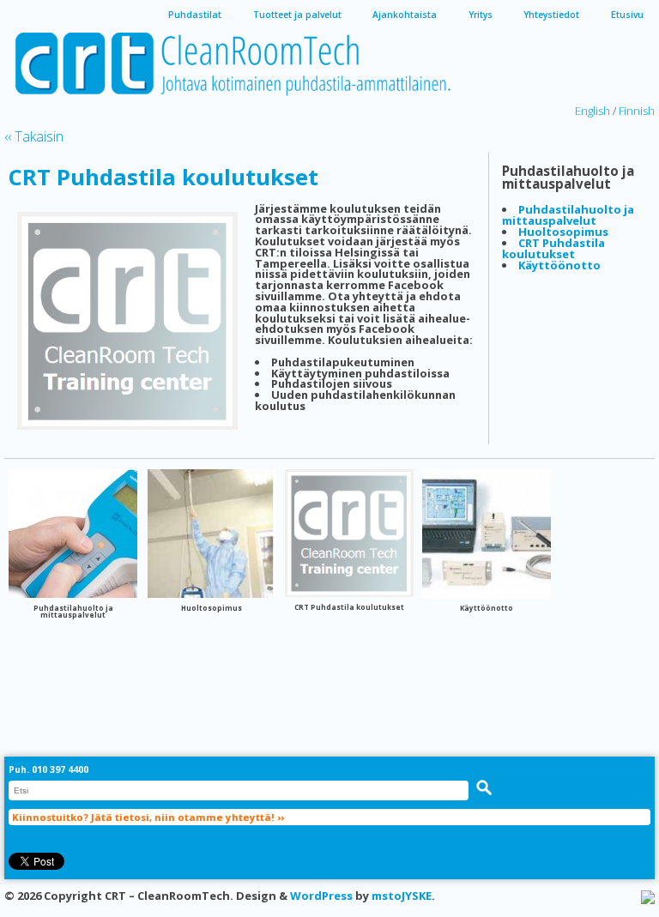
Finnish (637, 110)
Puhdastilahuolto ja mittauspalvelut (568, 215)
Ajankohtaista (404, 15)
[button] (484, 787)
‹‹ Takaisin (33, 136)
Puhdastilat (194, 15)
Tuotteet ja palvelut (297, 15)
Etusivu (627, 15)
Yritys (481, 15)
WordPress (321, 895)
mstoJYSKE (402, 895)
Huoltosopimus (563, 231)
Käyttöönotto (559, 265)
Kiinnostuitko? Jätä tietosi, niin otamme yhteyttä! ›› (148, 817)
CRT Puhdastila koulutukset (163, 177)
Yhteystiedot (551, 15)
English (592, 110)
